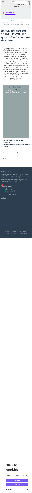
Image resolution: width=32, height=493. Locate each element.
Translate (27, 6)
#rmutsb (11, 140)
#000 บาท (5, 146)
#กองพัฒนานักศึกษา (18, 140)
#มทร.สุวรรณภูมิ (6, 142)
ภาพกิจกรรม (12, 21)
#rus (7, 140)
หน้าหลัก (5, 21)
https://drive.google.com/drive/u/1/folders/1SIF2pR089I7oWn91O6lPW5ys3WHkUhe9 (16, 92)
